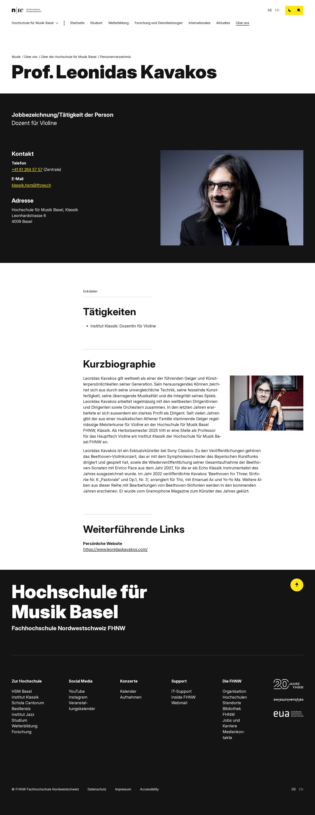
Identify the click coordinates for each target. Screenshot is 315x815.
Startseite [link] (77, 23)
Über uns (242, 23)
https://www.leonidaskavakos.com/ (115, 549)
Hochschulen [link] (235, 697)
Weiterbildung (118, 23)
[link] (26, 10)
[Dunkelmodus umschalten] (289, 10)
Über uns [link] (31, 57)
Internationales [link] (199, 23)
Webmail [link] (179, 702)
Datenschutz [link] (97, 789)
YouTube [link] (77, 691)
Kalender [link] (128, 691)
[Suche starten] (299, 10)
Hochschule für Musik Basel (33, 23)
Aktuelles (223, 23)
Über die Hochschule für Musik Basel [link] (68, 57)
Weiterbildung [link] (24, 726)
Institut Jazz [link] (23, 714)
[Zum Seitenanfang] (297, 585)
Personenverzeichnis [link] (115, 57)
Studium (96, 23)
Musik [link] (16, 57)
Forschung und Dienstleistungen (159, 23)
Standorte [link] (232, 702)
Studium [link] (19, 720)
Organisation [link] (234, 691)
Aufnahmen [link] (130, 697)
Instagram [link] (78, 697)
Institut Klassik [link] (25, 697)
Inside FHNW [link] (183, 697)
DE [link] (270, 10)
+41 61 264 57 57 (27, 169)
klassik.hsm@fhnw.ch (31, 185)
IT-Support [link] (181, 691)
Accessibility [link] (149, 789)
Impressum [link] (123, 789)
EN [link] (277, 10)
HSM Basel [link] (22, 691)
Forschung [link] (21, 731)
